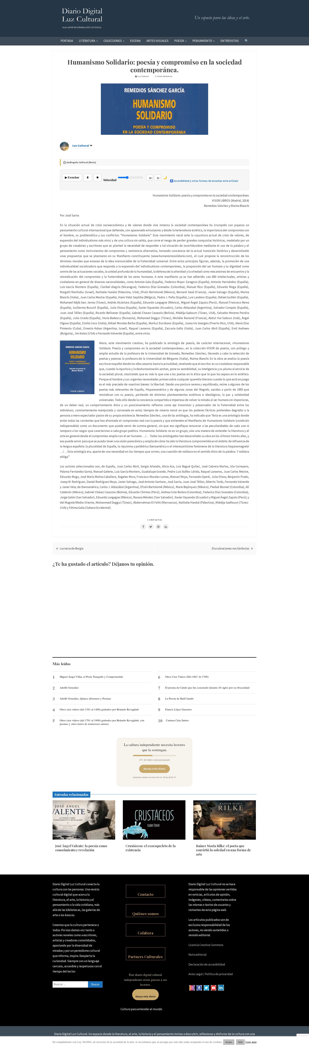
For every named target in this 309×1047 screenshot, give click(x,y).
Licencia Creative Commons (205, 945)
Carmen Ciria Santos (177, 720)
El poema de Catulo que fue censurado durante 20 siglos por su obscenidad (207, 687)
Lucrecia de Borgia (71, 548)
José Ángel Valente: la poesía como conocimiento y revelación (81, 848)
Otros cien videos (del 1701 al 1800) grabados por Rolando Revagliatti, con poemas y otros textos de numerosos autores (102, 722)
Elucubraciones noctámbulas (230, 548)
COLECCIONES (113, 41)
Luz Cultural (80, 145)
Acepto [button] (228, 1042)
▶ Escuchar (72, 177)
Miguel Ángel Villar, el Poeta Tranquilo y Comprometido (91, 676)
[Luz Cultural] (64, 150)
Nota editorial (197, 955)
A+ (151, 178)
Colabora (145, 932)
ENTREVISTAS (229, 41)
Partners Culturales (145, 956)
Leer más (251, 1042)
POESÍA (179, 41)
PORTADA (67, 41)
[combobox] (78, 984)
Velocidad (109, 180)
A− (158, 178)
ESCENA (135, 41)
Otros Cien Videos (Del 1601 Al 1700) (187, 676)
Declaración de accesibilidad (206, 964)
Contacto (145, 894)
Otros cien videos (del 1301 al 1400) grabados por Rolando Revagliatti (99, 709)
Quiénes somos (145, 913)
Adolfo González (69, 687)
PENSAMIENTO (202, 41)
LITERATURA (87, 41)
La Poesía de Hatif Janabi (179, 698)
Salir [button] (240, 1042)
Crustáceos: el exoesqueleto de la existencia (151, 848)
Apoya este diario (154, 768)
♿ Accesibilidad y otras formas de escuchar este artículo (204, 181)
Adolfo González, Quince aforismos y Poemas (85, 698)
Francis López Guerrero (178, 709)
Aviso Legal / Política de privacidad (210, 974)
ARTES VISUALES (157, 41)
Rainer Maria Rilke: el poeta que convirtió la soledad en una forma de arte (223, 850)
